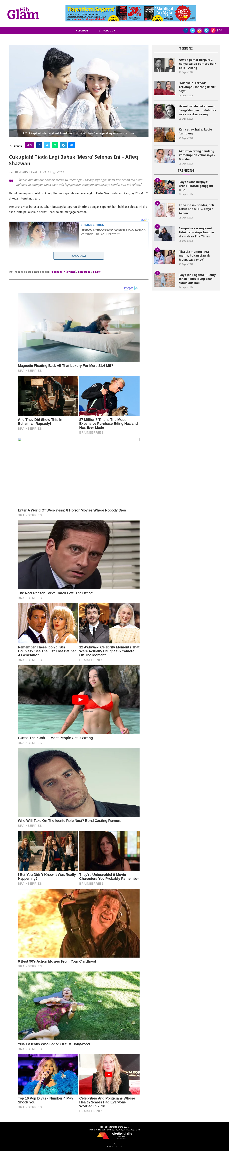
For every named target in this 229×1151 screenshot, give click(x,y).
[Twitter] (192, 30)
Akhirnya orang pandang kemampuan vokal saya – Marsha (197, 155)
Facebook (56, 271)
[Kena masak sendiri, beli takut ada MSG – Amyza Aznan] (164, 210)
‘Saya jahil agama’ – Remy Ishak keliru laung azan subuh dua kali (197, 279)
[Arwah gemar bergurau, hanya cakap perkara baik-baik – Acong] (164, 65)
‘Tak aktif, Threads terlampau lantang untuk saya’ (197, 87)
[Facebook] (185, 30)
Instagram (83, 271)
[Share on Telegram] (63, 145)
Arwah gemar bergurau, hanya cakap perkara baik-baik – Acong (198, 64)
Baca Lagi (78, 256)
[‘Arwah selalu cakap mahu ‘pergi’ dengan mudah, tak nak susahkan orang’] (164, 111)
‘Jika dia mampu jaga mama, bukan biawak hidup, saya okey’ (194, 256)
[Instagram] (199, 30)
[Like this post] (31, 145)
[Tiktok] (213, 30)
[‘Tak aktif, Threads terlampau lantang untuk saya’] (164, 88)
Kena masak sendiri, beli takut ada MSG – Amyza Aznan (196, 209)
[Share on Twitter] (47, 145)
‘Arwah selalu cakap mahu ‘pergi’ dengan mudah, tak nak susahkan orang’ (197, 110)
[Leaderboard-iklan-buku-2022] (130, 7)
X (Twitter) (70, 271)
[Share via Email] (71, 145)
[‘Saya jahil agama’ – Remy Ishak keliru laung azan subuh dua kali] (164, 280)
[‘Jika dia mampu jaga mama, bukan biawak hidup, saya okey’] (164, 257)
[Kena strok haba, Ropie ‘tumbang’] (164, 134)
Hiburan (81, 30)
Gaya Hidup (107, 30)
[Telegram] (206, 30)
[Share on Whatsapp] (55, 145)
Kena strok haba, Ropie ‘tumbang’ (195, 131)
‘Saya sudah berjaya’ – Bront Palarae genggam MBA (196, 186)
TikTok (97, 271)
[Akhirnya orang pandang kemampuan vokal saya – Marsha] (164, 156)
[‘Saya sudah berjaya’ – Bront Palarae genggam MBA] (164, 187)
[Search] (220, 30)
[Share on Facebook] (39, 145)
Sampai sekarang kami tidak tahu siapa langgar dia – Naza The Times (196, 232)
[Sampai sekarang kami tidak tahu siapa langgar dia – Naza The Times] (164, 233)
